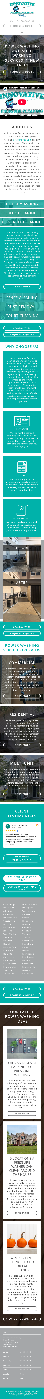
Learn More (22, 286)
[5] (23, 616)
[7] (28, 616)
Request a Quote (22, 26)
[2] (16, 616)
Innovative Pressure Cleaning (19, 1392)
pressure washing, (22, 139)
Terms (29, 1393)
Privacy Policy (20, 1393)
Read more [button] (10, 845)
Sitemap (20, 1395)
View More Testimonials (22, 858)
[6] (25, 616)
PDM (32, 1395)
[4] (21, 616)
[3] (18, 616)
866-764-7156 (22, 328)
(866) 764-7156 (12, 1347)
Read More (22, 1113)
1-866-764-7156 (26, 21)
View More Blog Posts (22, 1318)
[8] (30, 616)
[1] (14, 616)
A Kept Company (8, 1340)
